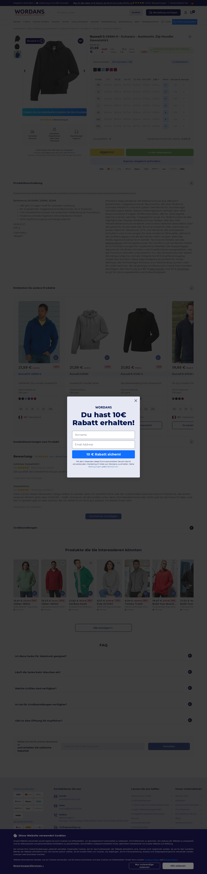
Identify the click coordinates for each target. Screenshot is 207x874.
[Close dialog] (136, 400)
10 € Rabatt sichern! (103, 454)
